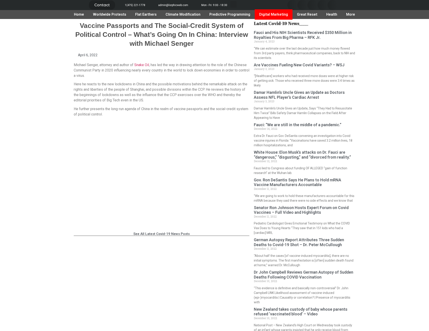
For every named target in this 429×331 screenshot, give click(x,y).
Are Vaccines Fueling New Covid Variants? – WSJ (299, 65)
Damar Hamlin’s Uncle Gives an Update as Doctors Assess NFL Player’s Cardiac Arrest (299, 95)
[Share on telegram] (323, 5)
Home (79, 14)
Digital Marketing (273, 14)
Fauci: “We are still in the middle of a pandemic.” (297, 124)
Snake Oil (141, 65)
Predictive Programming (229, 14)
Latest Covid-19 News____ (281, 23)
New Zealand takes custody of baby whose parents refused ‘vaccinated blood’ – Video (300, 311)
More (350, 14)
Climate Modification (183, 14)
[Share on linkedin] (312, 5)
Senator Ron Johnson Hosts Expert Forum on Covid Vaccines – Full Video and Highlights (301, 210)
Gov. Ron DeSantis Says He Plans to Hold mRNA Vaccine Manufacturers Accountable (297, 182)
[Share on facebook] (292, 5)
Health (331, 14)
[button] (102, 5)
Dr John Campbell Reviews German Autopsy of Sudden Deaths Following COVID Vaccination (303, 274)
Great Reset (307, 14)
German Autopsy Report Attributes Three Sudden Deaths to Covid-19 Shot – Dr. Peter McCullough (299, 242)
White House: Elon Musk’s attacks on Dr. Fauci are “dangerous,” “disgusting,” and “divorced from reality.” (302, 154)
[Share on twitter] (302, 5)
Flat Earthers (146, 14)
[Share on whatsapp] (333, 5)
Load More (161, 247)
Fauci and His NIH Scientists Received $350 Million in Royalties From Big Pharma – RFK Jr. (303, 35)
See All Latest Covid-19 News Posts (161, 234)
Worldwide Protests (109, 14)
